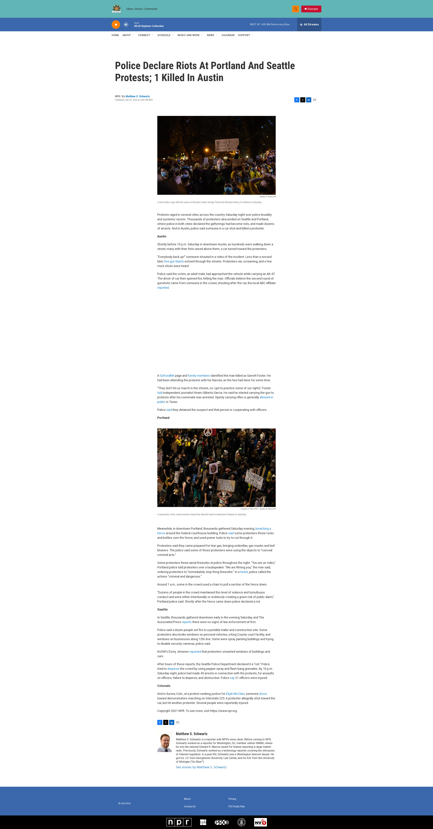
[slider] (131, 24)
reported (163, 287)
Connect (144, 35)
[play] (116, 25)
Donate (312, 9)
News (210, 35)
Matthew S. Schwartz (138, 96)
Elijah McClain (235, 693)
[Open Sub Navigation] (133, 35)
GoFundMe (167, 375)
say (232, 678)
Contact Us (190, 806)
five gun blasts (174, 261)
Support (244, 35)
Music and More (189, 35)
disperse (173, 668)
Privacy (232, 799)
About (126, 35)
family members (199, 375)
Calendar (228, 35)
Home (115, 35)
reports (187, 622)
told (159, 392)
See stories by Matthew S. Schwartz (201, 767)
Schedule (163, 35)
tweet (244, 572)
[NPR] (179, 822)
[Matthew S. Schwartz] (165, 742)
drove (263, 693)
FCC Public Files (237, 806)
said (169, 410)
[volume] (126, 24)
